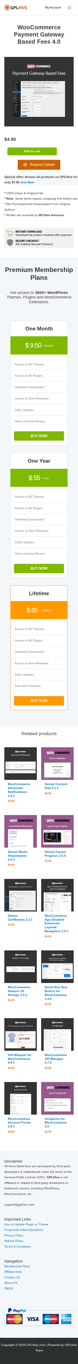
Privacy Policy (13, 1235)
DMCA (8, 1288)
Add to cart (32, 151)
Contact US (12, 1277)
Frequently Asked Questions (24, 1229)
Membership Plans (17, 1266)
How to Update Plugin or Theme (26, 1224)
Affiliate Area (12, 1271)
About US (10, 1282)
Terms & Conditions (17, 1246)
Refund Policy (13, 1241)
